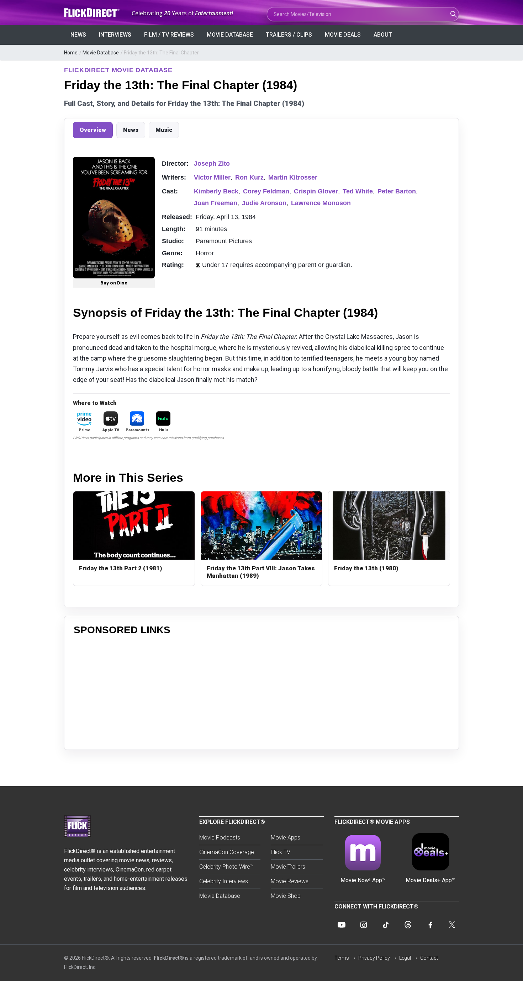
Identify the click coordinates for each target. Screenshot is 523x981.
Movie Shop (286, 895)
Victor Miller (212, 177)
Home (71, 52)
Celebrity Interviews (223, 881)
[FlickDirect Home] (92, 12)
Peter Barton (396, 191)
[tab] (93, 130)
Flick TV (280, 852)
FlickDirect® (169, 958)
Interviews (115, 34)
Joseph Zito (212, 163)
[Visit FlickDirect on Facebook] (430, 925)
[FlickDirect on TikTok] (386, 925)
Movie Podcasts (219, 837)
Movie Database (230, 34)
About (383, 34)
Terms (341, 958)
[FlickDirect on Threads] (408, 925)
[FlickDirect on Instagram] (363, 925)
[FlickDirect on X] (452, 925)
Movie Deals (343, 34)
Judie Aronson (264, 203)
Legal (405, 958)
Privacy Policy (374, 958)
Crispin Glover (316, 191)
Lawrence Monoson (321, 203)
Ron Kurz (249, 177)
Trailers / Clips (289, 34)
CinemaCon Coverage (226, 852)
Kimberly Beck (216, 191)
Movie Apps (285, 837)
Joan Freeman (215, 203)
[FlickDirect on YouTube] (341, 925)
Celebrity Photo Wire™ (226, 866)
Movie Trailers (288, 866)
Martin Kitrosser (292, 177)
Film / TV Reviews (169, 34)
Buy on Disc (113, 283)
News (78, 34)
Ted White (358, 191)
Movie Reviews (289, 881)
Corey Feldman (266, 191)
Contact (429, 958)
